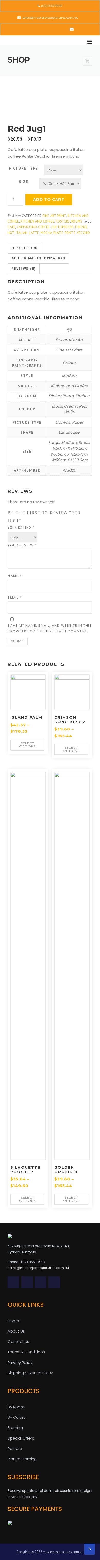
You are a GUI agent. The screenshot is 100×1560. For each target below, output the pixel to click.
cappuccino (27, 227)
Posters (63, 221)
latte (34, 233)
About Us (16, 1331)
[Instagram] (64, 29)
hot (11, 233)
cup (54, 227)
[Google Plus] (56, 29)
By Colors (16, 1417)
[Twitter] (28, 29)
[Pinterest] (49, 29)
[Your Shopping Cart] (87, 61)
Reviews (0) (24, 268)
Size (23, 181)
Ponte (70, 233)
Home (13, 1321)
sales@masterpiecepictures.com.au (50, 17)
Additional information (38, 258)
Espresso (66, 227)
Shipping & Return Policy (30, 1372)
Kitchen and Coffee (37, 221)
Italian (22, 233)
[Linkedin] (42, 29)
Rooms (76, 221)
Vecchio (83, 233)
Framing (15, 1427)
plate (58, 233)
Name (15, 575)
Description (25, 248)
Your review (22, 545)
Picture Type (23, 168)
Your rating (21, 527)
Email (15, 597)
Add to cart (48, 199)
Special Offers (21, 1438)
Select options (27, 744)
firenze (81, 227)
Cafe (11, 227)
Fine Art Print (54, 215)
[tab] (25, 248)
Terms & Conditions (26, 1352)
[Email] (72, 29)
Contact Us (18, 1341)
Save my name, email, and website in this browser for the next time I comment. (50, 628)
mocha (46, 233)
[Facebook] (35, 29)
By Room (16, 1407)
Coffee (44, 227)
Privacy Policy (20, 1362)
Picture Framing (22, 1459)
